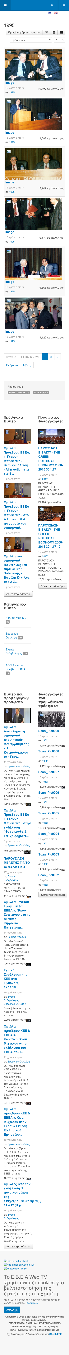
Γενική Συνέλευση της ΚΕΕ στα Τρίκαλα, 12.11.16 (15, 978)
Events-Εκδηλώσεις (16, 651)
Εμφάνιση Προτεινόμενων (24, 32)
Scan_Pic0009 (48, 730)
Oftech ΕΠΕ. (55, 1334)
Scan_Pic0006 (48, 792)
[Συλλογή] (54, 32)
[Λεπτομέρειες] (46, 32)
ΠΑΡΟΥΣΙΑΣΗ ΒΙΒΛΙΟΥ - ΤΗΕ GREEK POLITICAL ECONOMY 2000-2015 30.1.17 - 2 (50, 536)
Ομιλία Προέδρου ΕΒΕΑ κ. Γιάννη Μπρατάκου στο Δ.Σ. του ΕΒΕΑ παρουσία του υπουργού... (16, 515)
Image (9, 82)
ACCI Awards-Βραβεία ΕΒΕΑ (15, 669)
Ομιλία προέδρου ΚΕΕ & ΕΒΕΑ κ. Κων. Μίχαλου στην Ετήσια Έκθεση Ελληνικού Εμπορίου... (17, 1122)
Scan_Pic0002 (48, 875)
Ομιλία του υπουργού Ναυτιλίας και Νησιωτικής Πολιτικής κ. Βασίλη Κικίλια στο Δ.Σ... (17, 569)
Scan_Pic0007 (48, 772)
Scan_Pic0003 (48, 854)
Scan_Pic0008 (48, 751)
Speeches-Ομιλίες (14, 635)
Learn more (32, 1302)
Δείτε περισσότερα (18, 594)
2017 (45, 479)
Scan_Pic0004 (48, 833)
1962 (45, 740)
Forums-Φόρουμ (16, 619)
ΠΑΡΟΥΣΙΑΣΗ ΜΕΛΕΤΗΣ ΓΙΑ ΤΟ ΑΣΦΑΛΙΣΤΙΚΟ (17, 862)
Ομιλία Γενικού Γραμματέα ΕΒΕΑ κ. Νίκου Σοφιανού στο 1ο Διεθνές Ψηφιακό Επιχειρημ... (17, 914)
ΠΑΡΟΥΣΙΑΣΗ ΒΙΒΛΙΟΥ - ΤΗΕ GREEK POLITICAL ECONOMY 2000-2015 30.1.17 (50, 458)
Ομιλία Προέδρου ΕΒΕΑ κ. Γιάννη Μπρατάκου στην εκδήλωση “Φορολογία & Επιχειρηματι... (17, 823)
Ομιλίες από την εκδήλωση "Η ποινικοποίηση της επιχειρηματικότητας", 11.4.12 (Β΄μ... (22, 1194)
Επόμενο (12, 365)
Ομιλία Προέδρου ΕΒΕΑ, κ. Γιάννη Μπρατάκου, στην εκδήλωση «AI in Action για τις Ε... (17, 461)
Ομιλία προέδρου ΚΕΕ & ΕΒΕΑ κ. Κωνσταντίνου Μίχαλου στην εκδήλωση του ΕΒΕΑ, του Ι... (17, 1039)
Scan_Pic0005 (48, 813)
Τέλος (27, 365)
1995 (12, 92)
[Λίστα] (61, 32)
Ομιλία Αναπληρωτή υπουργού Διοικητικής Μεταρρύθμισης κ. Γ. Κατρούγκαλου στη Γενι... (16, 742)
